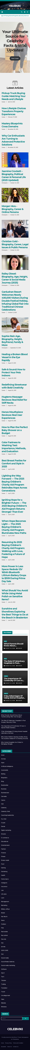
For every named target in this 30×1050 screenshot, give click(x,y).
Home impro (5, 879)
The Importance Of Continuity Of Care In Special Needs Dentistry (14, 680)
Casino (3, 800)
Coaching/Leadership (7, 815)
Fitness (3, 856)
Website (3, 1003)
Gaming (3, 867)
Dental (6, 676)
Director (3, 834)
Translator (4, 988)
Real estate (4, 931)
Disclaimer (3, 1046)
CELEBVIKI (15, 6)
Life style (3, 894)
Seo (2, 943)
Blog (5, 641)
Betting (3, 774)
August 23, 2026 (10, 683)
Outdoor (3, 924)
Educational (4, 841)
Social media (5, 958)
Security (3, 939)
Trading (3, 984)
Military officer (5, 909)
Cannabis (4, 796)
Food (2, 864)
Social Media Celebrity (7, 961)
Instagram (4, 883)
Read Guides (15, 58)
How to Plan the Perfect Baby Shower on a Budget (15, 430)
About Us (9, 1046)
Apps (2, 762)
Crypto (3, 822)
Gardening (4, 871)
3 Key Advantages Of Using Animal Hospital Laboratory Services (14, 698)
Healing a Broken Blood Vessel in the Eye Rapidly (15, 357)
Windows (4, 1006)
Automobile (4, 770)
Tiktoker (3, 980)
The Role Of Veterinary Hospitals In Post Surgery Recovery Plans (14, 663)
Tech (2, 976)
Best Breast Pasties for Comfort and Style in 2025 (14, 463)
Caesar (20, 648)
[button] (21, 12)
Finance (3, 852)
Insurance (4, 886)
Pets (2, 928)
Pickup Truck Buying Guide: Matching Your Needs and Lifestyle (13, 96)
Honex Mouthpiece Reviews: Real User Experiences (12, 415)
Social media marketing (8, 965)
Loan (2, 898)
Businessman (5, 792)
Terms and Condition (18, 1043)
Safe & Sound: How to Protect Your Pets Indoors (13, 372)
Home (2, 1043)
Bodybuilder (4, 785)
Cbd (2, 804)
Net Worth (4, 916)
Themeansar (16, 1039)
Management (5, 901)
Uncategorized (5, 995)
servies (3, 946)
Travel (3, 991)
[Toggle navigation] (27, 12)
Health (6, 693)
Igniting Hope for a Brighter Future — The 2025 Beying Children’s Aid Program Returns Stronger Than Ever (14, 505)
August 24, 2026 (10, 648)
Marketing (4, 905)
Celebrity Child (5, 811)
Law (2, 890)
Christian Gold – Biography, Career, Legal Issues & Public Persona (15, 244)
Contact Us (15, 1046)
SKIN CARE (4, 950)
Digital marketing (6, 830)
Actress (3, 759)
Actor (3, 755)
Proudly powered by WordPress (9, 1037)
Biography (4, 777)
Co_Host (3, 819)
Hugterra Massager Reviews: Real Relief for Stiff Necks (14, 399)
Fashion (3, 849)
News (3, 920)
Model (3, 913)
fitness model (5, 860)
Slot (2, 954)
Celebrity (3, 807)
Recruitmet (4, 935)
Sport (3, 973)
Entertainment (5, 845)
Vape (2, 999)
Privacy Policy (8, 1043)
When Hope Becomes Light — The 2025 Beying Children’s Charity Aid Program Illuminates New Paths (14, 527)
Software (4, 969)
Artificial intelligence (7, 766)
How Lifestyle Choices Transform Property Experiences (14, 111)
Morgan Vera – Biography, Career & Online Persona (12, 209)
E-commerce (5, 837)
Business (3, 789)
